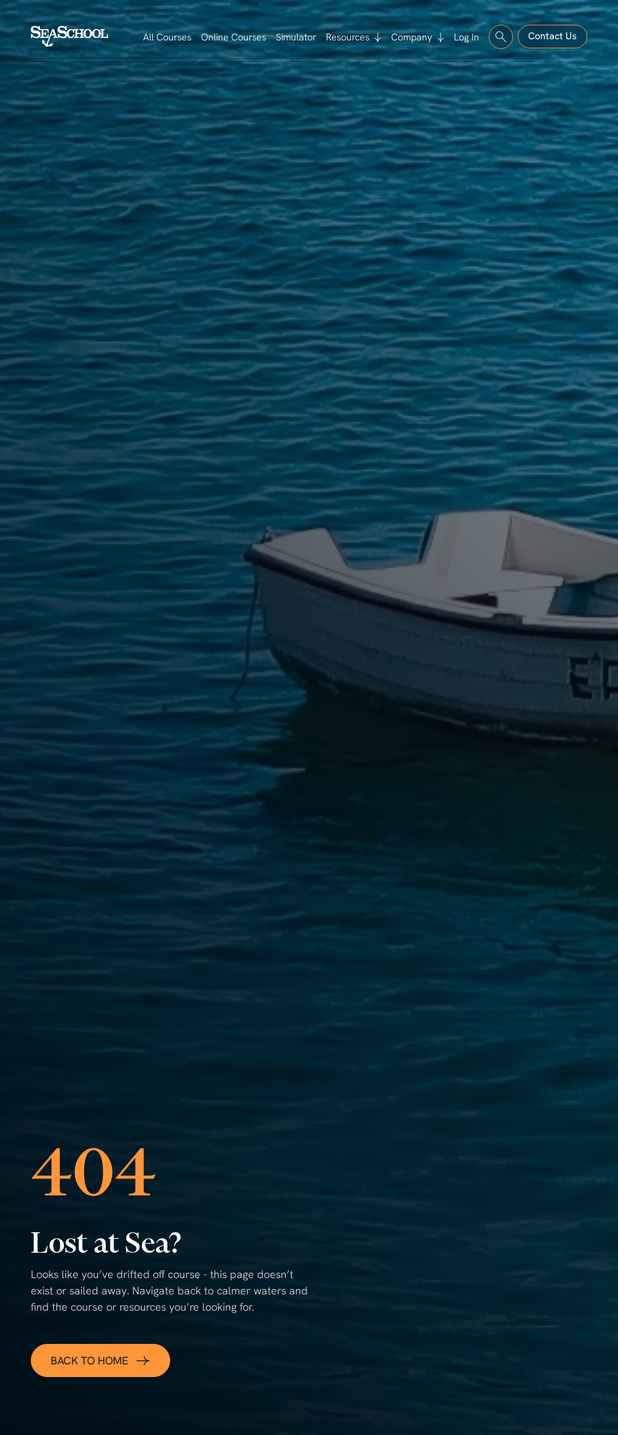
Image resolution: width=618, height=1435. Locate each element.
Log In (466, 37)
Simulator (296, 37)
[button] (353, 37)
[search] (501, 37)
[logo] (69, 36)
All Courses (167, 37)
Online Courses (233, 37)
